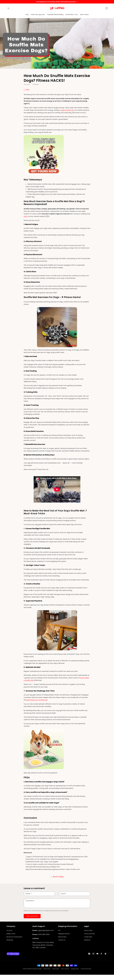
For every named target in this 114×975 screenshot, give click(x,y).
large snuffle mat (67, 110)
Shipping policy (75, 968)
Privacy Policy (88, 930)
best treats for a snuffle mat (37, 700)
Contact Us (61, 940)
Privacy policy (55, 968)
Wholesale (10, 940)
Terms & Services (89, 934)
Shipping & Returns (64, 934)
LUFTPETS (29, 968)
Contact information (86, 968)
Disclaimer (87, 940)
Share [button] (27, 90)
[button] (9, 8)
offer (25, 216)
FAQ (59, 930)
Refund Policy (62, 937)
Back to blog (58, 876)
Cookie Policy (88, 937)
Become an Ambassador (14, 937)
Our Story (9, 930)
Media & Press (11, 934)
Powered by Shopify (37, 968)
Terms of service (65, 968)
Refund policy (46, 968)
